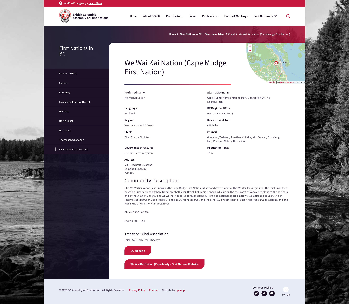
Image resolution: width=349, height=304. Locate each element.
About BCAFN (151, 16)
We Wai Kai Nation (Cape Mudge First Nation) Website (164, 264)
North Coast (66, 120)
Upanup (180, 290)
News (192, 16)
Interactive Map (68, 73)
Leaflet (272, 82)
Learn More (95, 3)
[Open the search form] (288, 16)
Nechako (64, 111)
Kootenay (64, 92)
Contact (153, 290)
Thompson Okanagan (71, 139)
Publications (210, 16)
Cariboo (63, 83)
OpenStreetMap (286, 82)
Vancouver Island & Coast (220, 34)
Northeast (65, 130)
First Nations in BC (265, 16)
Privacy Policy (137, 290)
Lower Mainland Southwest (74, 102)
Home (133, 16)
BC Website (137, 251)
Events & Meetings (236, 16)
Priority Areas (174, 16)
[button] (276, 63)
